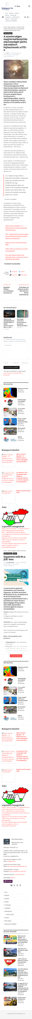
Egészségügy (11, 27)
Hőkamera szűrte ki (23, 388)
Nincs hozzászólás (16, 53)
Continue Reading (16, 656)
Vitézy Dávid (10, 914)
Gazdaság (13, 15)
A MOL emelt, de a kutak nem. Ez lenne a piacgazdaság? (23, 960)
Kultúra (7, 19)
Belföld (11, 13)
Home (5, 27)
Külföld (17, 13)
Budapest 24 (7, 8)
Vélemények (15, 17)
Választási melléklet (11, 21)
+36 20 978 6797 (20, 874)
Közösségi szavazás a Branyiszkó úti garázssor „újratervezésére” (22, 322)
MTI (8, 53)
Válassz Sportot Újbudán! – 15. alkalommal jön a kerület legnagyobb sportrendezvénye (16, 228)
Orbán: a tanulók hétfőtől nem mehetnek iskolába (23, 420)
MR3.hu (13, 877)
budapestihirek (10, 562)
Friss (6, 13)
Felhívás (20, 437)
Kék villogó (14, 19)
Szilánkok (8, 17)
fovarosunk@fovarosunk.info (17, 871)
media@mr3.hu (11, 861)
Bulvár (7, 15)
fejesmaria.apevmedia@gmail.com (17, 866)
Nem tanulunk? (22, 428)
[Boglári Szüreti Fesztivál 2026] (8, 496)
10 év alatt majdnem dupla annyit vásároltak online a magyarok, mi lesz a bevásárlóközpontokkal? (16, 257)
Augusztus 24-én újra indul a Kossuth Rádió (14, 538)
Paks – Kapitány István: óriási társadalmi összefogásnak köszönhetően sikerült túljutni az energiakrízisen (16, 236)
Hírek (9, 550)
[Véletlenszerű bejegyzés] (25, 17)
